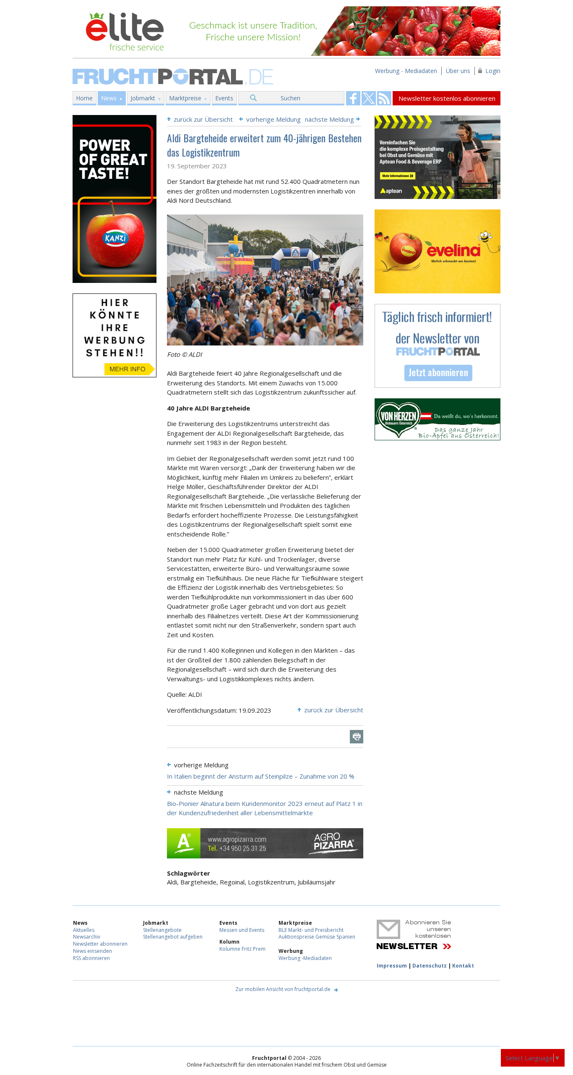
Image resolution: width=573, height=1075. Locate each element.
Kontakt (463, 965)
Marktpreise (185, 98)
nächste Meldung (329, 119)
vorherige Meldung (273, 119)
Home (84, 98)
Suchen (290, 98)
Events (224, 98)
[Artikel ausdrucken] (356, 736)
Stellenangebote (162, 930)
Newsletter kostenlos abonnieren (446, 98)
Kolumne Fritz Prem (242, 948)
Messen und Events (241, 930)
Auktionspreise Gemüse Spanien (317, 936)
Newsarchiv (86, 936)
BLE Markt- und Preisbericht (311, 930)
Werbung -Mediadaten (305, 958)
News (109, 98)
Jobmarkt (142, 98)
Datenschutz (429, 965)
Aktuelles (83, 930)
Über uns (458, 71)
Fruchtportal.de (174, 76)
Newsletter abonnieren (100, 943)
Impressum (392, 965)
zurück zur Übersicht (203, 119)
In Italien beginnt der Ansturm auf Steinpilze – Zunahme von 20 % (260, 776)
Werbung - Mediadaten (406, 71)
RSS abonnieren (91, 958)
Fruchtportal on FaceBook (353, 98)
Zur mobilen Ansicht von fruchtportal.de (283, 989)
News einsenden (92, 951)
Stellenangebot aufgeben (173, 936)
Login (492, 71)
